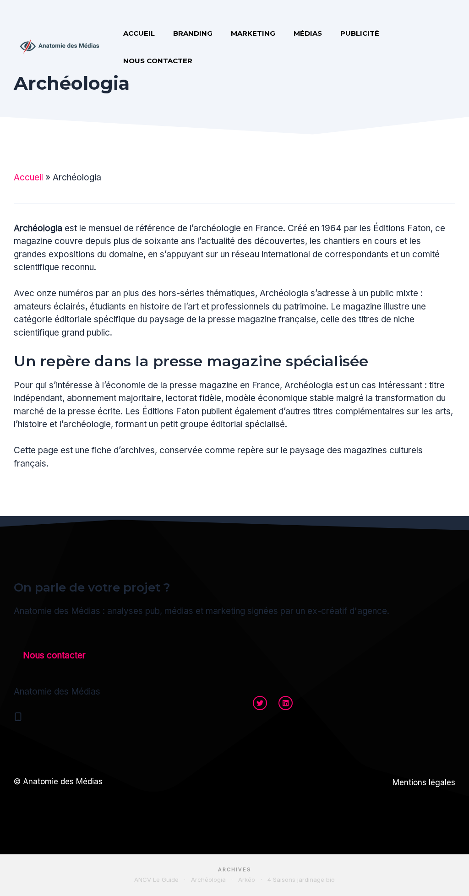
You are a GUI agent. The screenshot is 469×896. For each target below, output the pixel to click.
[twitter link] (260, 703)
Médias (308, 33)
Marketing (253, 33)
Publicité (359, 33)
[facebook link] (285, 703)
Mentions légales (424, 782)
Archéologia (208, 879)
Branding (193, 33)
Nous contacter (157, 60)
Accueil (139, 33)
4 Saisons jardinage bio (301, 879)
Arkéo (246, 879)
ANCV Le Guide (156, 879)
